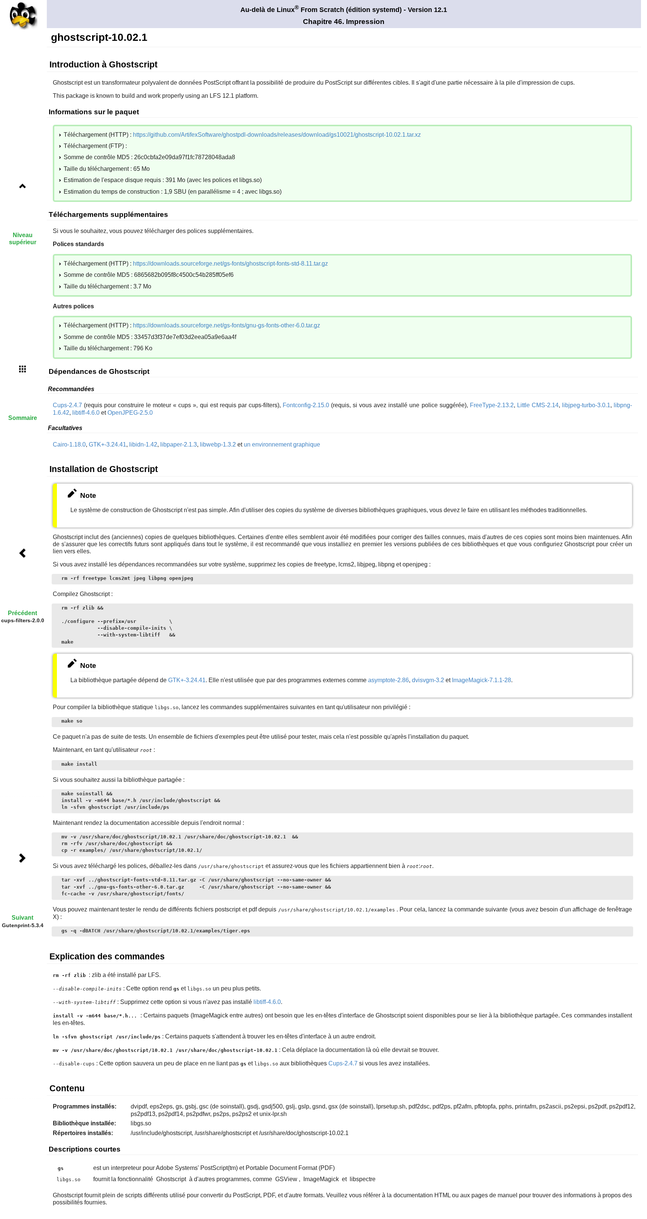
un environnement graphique (282, 444)
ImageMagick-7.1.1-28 (481, 680)
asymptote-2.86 (388, 680)
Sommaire (22, 418)
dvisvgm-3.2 (428, 680)
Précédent (22, 613)
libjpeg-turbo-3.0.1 (586, 405)
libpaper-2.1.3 (178, 444)
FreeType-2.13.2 (492, 405)
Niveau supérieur (22, 238)
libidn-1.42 (143, 444)
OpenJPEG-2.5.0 (130, 412)
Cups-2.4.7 (67, 405)
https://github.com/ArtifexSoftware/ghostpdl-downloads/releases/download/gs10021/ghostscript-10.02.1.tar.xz (277, 134)
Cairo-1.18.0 (69, 444)
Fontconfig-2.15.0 (306, 405)
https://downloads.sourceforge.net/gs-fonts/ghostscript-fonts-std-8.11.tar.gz (230, 263)
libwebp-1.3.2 (218, 444)
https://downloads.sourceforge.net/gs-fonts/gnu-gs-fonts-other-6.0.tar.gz (226, 325)
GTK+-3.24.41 (107, 444)
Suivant (22, 917)
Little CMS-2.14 (538, 405)
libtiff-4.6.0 (86, 412)
